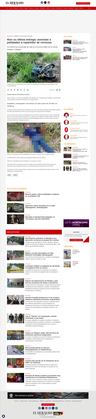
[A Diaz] (66, 115)
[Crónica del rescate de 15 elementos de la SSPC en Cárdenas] (15, 364)
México (21, 8)
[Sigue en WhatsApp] (57, 90)
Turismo (65, 8)
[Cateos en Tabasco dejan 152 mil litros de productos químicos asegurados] (15, 336)
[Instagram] (48, 2)
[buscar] (89, 8)
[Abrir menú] (7, 8)
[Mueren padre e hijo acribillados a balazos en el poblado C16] (15, 196)
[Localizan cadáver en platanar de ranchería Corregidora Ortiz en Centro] (15, 269)
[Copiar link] (24, 90)
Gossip (48, 8)
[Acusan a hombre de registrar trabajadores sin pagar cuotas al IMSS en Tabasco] (67, 168)
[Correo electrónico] (21, 90)
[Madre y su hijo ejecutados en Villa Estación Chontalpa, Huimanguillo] (15, 256)
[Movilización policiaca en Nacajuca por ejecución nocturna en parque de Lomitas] (15, 242)
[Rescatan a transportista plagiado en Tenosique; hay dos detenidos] (15, 219)
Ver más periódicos (83, 3)
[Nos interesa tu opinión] (48, 395)
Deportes (71, 8)
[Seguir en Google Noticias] (59, 90)
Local (10, 8)
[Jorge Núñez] (66, 122)
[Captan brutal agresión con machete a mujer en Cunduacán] (67, 162)
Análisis (37, 8)
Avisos (76, 8)
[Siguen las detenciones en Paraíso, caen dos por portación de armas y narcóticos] (15, 285)
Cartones (42, 8)
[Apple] (53, 408)
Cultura (53, 8)
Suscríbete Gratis (76, 240)
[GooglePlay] (56, 408)
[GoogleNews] (49, 408)
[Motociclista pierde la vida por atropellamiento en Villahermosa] (15, 350)
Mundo (26, 8)
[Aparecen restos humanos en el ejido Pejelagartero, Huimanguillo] (15, 208)
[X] (45, 2)
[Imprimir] (28, 90)
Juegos (81, 8)
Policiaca (16, 8)
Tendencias (59, 8)
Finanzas (31, 8)
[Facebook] (42, 2)
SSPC (15, 175)
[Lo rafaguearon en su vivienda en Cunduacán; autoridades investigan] (67, 156)
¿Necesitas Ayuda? (48, 404)
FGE (9, 175)
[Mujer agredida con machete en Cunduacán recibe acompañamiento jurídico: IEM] (67, 149)
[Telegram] (18, 90)
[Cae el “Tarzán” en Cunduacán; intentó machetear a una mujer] (15, 321)
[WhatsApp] (15, 90)
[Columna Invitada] (66, 130)
